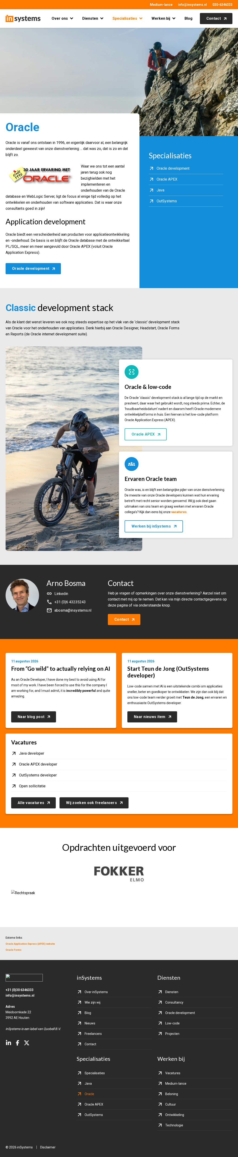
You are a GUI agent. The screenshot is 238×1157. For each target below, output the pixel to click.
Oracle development (30, 268)
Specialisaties (124, 18)
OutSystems (94, 1115)
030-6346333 (222, 4)
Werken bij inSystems (151, 526)
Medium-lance (161, 4)
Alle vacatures (31, 803)
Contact (213, 18)
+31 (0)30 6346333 (19, 990)
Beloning (171, 1094)
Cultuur (170, 1104)
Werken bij (161, 18)
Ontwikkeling (174, 1115)
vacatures (179, 512)
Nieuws (90, 1023)
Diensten (90, 18)
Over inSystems (96, 992)
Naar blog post (31, 717)
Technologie (174, 1125)
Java (88, 1083)
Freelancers (93, 1034)
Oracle (89, 1094)
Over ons (60, 18)
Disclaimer (48, 1147)
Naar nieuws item (149, 717)
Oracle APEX (143, 434)
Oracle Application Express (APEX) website (30, 943)
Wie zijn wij (92, 1002)
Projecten (172, 1034)
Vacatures (172, 1073)
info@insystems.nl (192, 4)
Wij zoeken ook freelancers (91, 803)
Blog (188, 18)
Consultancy (174, 1002)
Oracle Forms (13, 949)
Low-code (172, 1023)
